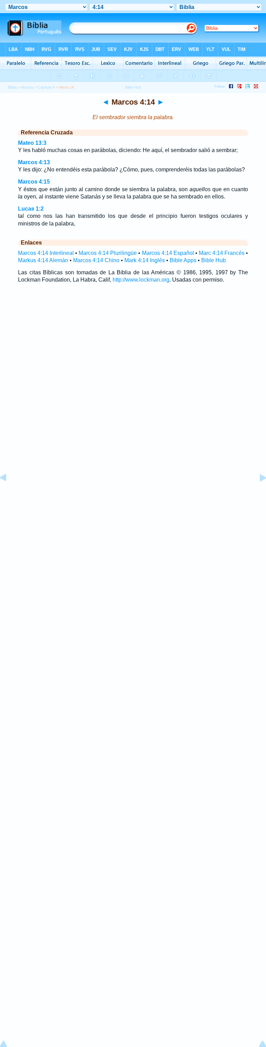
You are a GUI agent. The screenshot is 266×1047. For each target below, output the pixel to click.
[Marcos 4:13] (8, 493)
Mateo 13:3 (32, 143)
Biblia (12, 87)
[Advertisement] (133, 485)
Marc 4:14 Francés (222, 253)
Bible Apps (183, 260)
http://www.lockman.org (141, 280)
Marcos (27, 87)
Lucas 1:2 (31, 209)
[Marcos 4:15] (257, 493)
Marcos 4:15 (34, 182)
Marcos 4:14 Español (168, 253)
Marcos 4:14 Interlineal (46, 253)
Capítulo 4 (46, 87)
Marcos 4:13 (34, 162)
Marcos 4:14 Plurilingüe (108, 253)
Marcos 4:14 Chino (96, 260)
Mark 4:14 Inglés (144, 260)
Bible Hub (213, 260)
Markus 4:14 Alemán (43, 260)
